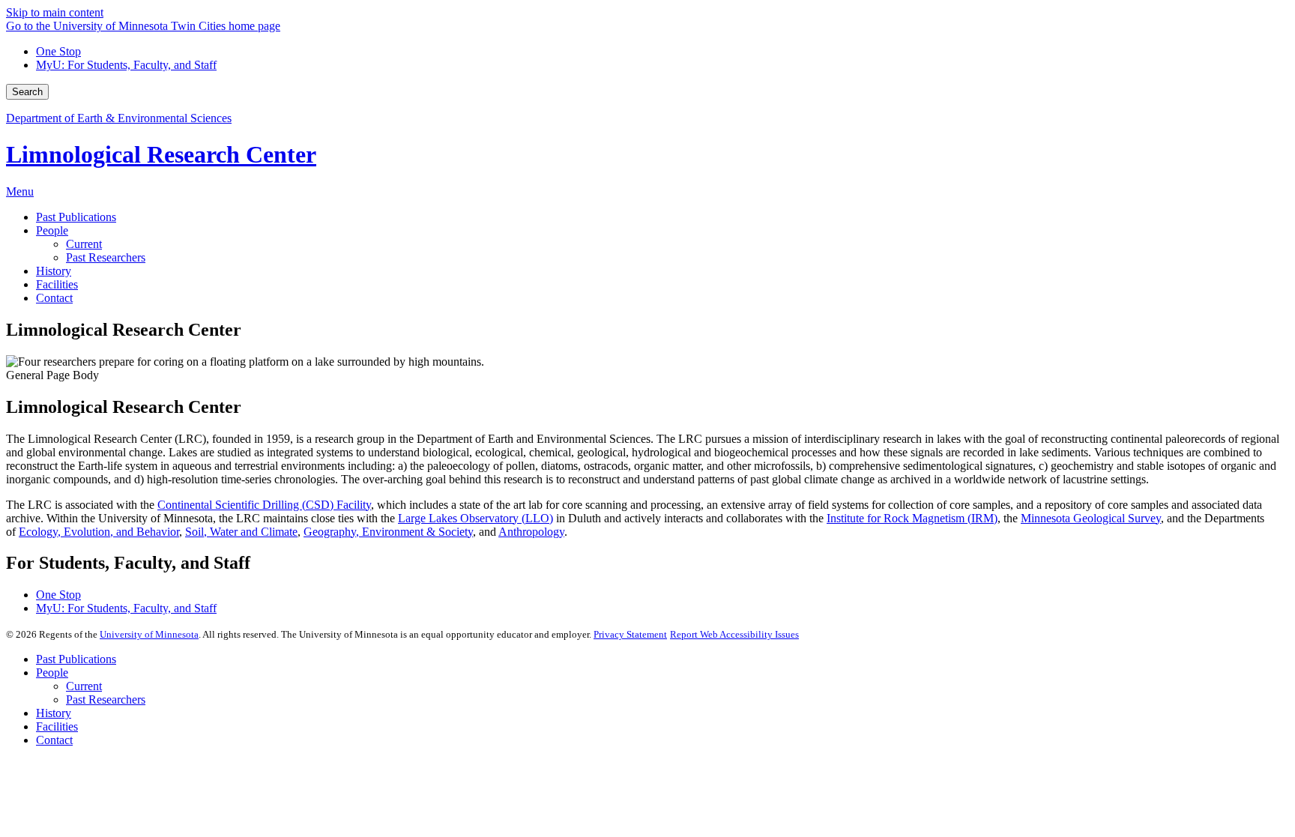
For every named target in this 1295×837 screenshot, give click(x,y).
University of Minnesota (149, 634)
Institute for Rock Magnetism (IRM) (912, 518)
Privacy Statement (630, 634)
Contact (54, 740)
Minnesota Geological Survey (1091, 518)
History (53, 713)
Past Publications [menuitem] (76, 217)
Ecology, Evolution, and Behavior (99, 531)
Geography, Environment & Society (388, 531)
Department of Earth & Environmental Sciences (119, 118)
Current (84, 686)
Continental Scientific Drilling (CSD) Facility (264, 504)
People (52, 672)
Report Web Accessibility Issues (734, 634)
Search (27, 91)
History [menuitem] (53, 271)
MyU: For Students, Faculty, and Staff (126, 64)
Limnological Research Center (161, 154)
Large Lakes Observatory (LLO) (475, 518)
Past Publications (76, 659)
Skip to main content (54, 12)
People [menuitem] (52, 230)
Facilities (57, 726)
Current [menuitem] (84, 244)
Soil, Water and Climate (241, 531)
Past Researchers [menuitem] (105, 257)
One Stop (58, 51)
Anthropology (531, 531)
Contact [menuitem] (54, 297)
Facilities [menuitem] (57, 284)
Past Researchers (105, 699)
